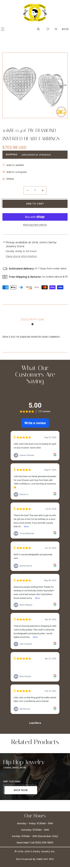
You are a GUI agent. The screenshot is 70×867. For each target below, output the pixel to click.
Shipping (11, 154)
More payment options (35, 224)
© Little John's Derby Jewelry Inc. (35, 851)
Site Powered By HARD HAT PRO (35, 859)
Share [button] (10, 179)
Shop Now (21, 790)
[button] (2, 29)
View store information (21, 256)
